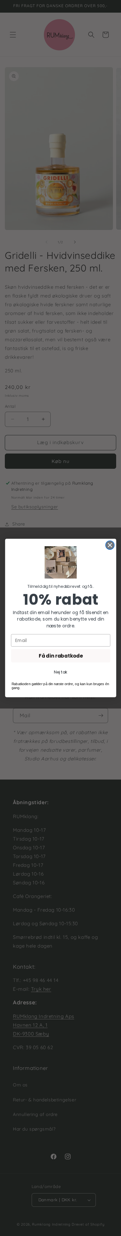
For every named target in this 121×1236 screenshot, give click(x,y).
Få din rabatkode (60, 655)
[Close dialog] (110, 545)
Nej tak (60, 672)
